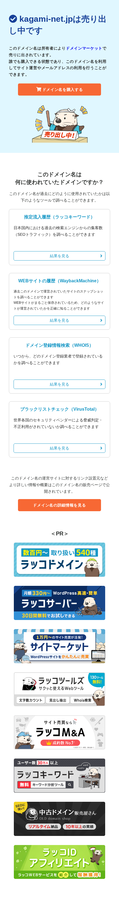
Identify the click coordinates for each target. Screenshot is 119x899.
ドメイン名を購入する (62, 89)
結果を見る (59, 256)
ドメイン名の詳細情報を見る (59, 505)
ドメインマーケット (84, 48)
